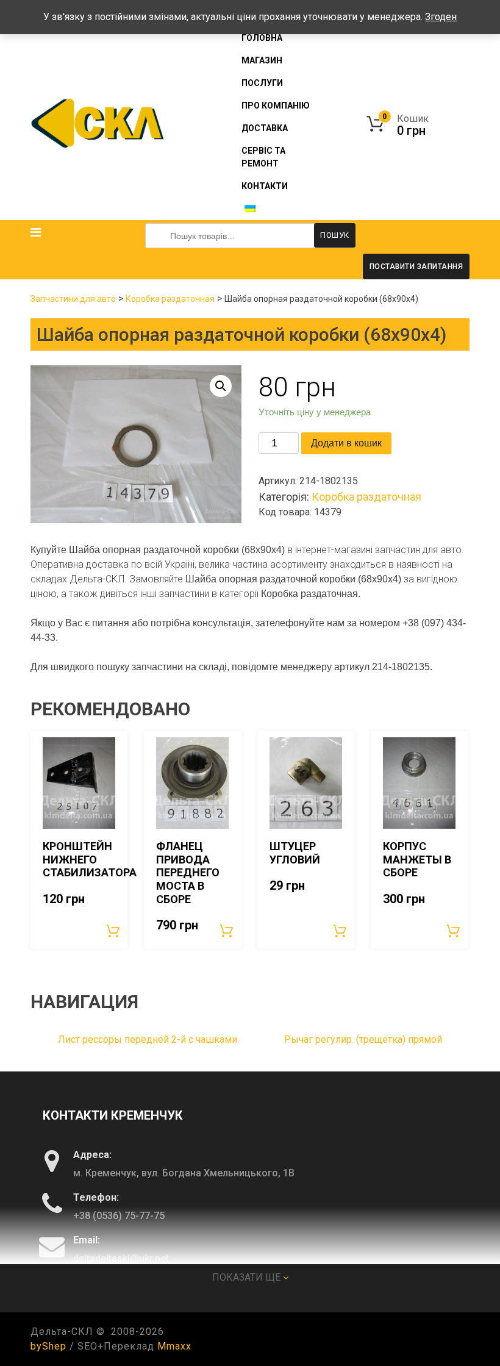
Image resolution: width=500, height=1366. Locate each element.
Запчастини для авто (73, 299)
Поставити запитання (416, 266)
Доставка (264, 128)
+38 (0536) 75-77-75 (119, 1215)
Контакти (264, 186)
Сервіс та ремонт (263, 157)
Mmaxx (174, 1346)
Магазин (261, 60)
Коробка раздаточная (170, 299)
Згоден (441, 17)
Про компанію (275, 105)
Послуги (262, 83)
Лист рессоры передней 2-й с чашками (147, 1039)
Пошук (334, 235)
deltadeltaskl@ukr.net (121, 1258)
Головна (261, 38)
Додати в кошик (346, 443)
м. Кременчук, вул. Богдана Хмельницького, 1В (184, 1173)
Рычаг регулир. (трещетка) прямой (363, 1039)
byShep (48, 1346)
